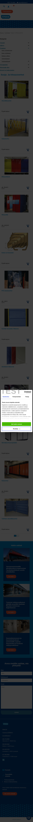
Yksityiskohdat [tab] (16, 396)
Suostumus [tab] (6, 396)
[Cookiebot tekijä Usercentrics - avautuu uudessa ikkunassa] (24, 392)
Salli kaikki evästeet (16, 424)
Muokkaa (15, 428)
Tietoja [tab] (27, 396)
